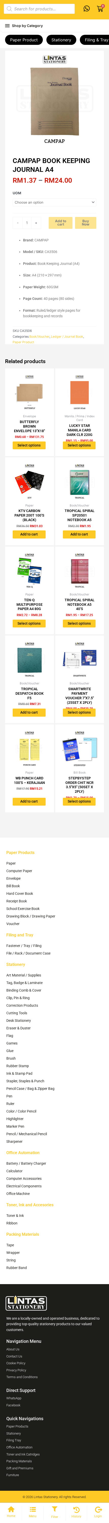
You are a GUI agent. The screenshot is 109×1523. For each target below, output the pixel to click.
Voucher (13, 924)
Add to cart (60, 223)
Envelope (13, 878)
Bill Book (13, 886)
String (11, 1260)
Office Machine (18, 1194)
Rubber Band (16, 1268)
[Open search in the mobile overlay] (39, 9)
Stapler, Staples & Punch (25, 1081)
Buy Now (85, 223)
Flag (9, 1036)
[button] (54, 1509)
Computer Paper (19, 871)
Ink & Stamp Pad (19, 1073)
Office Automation (23, 1152)
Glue (9, 1051)
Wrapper (13, 1253)
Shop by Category (27, 25)
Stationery (61, 39)
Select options (29, 445)
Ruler (10, 1104)
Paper (11, 863)
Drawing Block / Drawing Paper (30, 916)
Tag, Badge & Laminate (24, 983)
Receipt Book (16, 901)
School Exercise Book (23, 909)
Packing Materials (22, 1234)
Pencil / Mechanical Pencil (26, 1134)
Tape (10, 1245)
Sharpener (14, 1141)
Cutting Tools (16, 1013)
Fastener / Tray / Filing (24, 946)
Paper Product (24, 39)
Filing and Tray (19, 935)
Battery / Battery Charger (26, 1163)
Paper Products (20, 852)
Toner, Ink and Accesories (29, 1204)
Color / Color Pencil (21, 1111)
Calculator (14, 1171)
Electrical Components (24, 1186)
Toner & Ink (15, 1216)
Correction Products (22, 1005)
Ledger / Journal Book (67, 336)
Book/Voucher (39, 336)
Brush (11, 1058)
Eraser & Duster (18, 1028)
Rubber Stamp (17, 1066)
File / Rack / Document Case (28, 953)
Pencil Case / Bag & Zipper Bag (30, 1089)
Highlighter (15, 1119)
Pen (9, 1096)
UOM (17, 193)
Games (11, 1043)
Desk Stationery (18, 1021)
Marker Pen (15, 1126)
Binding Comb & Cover (23, 990)
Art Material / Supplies (23, 975)
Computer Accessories (24, 1179)
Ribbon (11, 1223)
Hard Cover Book (19, 894)
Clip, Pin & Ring (18, 998)
